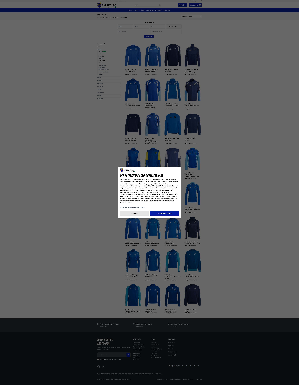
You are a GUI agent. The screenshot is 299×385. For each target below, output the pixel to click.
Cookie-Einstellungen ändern (136, 207)
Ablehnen (134, 213)
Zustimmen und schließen (164, 213)
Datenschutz (123, 207)
